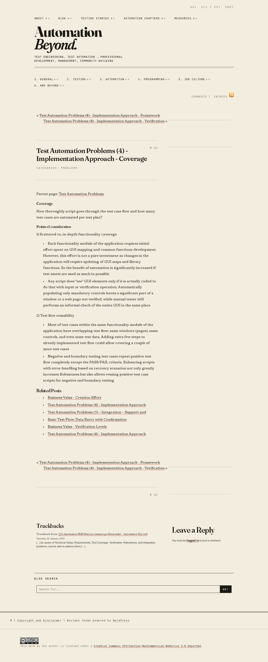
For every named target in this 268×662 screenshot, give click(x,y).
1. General (45, 79)
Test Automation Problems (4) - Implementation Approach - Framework (99, 116)
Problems (69, 168)
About (40, 18)
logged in (193, 540)
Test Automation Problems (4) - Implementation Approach (97, 405)
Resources (184, 18)
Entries (220, 96)
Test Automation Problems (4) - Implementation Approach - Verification (104, 121)
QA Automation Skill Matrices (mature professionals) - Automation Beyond (102, 534)
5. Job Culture (193, 79)
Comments (199, 96)
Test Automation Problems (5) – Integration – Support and (97, 412)
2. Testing (78, 79)
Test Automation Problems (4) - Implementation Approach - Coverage (91, 155)
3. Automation (113, 79)
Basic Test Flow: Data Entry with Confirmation (87, 420)
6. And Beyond (48, 85)
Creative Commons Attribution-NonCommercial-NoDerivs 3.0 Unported (147, 646)
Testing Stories (96, 18)
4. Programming (152, 79)
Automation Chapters (143, 18)
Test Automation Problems (81, 194)
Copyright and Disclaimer (39, 620)
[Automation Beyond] (68, 38)
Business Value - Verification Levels (77, 427)
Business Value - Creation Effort (74, 398)
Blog (63, 18)
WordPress (121, 620)
